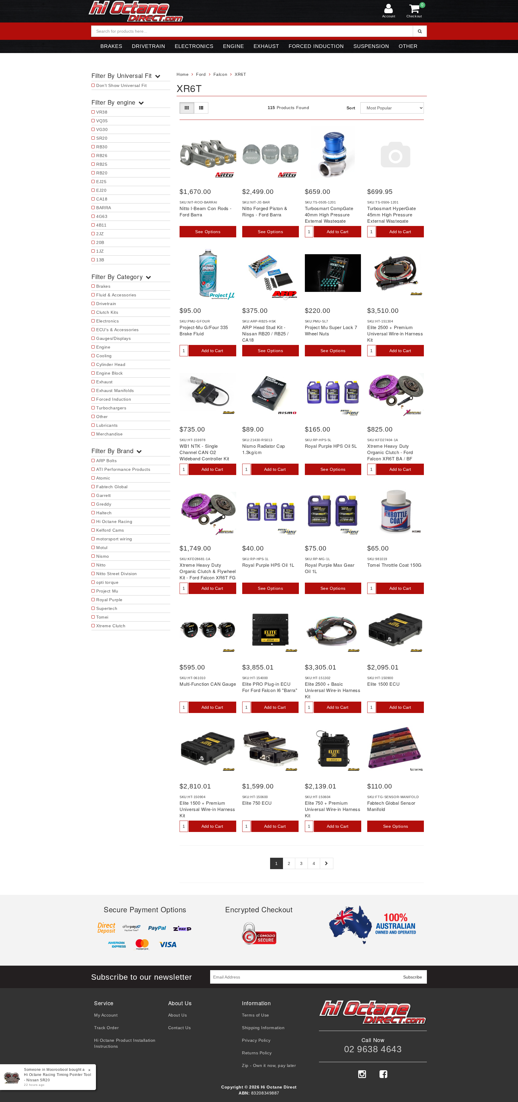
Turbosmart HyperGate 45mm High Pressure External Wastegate (391, 214)
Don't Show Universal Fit (121, 85)
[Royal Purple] (350, 413)
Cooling (104, 355)
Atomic (103, 478)
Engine (233, 46)
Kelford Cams (110, 530)
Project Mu (107, 591)
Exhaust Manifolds (115, 390)
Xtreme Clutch (110, 625)
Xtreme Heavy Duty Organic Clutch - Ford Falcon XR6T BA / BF (390, 452)
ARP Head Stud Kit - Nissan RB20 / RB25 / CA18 (265, 333)
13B (100, 259)
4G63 (101, 216)
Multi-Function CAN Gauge (208, 684)
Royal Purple (109, 599)
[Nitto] (225, 175)
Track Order (106, 1027)
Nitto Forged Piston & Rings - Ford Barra (264, 211)
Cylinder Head (110, 364)
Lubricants (107, 425)
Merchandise (109, 434)
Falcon (220, 74)
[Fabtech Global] (416, 770)
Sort (351, 107)
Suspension (371, 46)
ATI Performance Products (123, 469)
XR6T (240, 74)
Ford (201, 74)
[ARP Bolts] (284, 295)
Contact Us (179, 1027)
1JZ (100, 251)
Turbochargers (111, 407)
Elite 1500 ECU (383, 684)
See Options (207, 231)
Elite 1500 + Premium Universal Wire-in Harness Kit (207, 809)
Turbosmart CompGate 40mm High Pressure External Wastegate (329, 214)
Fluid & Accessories (116, 295)
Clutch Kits (107, 312)
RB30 (101, 146)
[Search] (420, 31)
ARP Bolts (106, 460)
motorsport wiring (114, 538)
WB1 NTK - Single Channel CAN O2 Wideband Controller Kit (204, 452)
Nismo (102, 556)
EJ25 (101, 181)
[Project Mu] (222, 296)
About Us (177, 1015)
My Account (106, 1015)
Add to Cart (337, 231)
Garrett (103, 495)
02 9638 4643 (373, 1049)
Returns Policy (257, 1052)
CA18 (101, 199)
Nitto (101, 565)
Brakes (111, 46)
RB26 (101, 155)
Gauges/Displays (113, 338)
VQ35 (102, 120)
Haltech (104, 512)
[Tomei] (416, 532)
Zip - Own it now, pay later (269, 1065)
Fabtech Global (112, 486)
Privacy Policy (256, 1040)
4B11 (101, 225)
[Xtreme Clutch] (412, 413)
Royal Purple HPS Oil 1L (268, 565)
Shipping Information (263, 1027)
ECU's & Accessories (117, 329)
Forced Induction (316, 46)
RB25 (101, 164)
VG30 (102, 129)
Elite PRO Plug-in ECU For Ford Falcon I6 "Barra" (269, 687)
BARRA (103, 207)
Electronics (194, 46)
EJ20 (101, 190)
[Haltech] (416, 294)
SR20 (101, 138)
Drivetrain (148, 46)
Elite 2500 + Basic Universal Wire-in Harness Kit (333, 690)
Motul (102, 547)
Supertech (106, 608)
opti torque (107, 582)
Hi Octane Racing (114, 521)
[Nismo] (287, 413)
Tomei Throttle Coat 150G (394, 565)
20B (100, 242)
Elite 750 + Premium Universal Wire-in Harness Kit (333, 809)
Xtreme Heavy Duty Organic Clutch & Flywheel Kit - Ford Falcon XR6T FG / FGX (208, 574)
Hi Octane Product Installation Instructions (125, 1043)
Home (183, 74)
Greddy (103, 504)
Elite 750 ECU (257, 803)
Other (408, 46)
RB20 (101, 173)
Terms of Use (255, 1015)
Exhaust (266, 46)
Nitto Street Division (116, 573)
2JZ (100, 233)
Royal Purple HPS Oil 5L (331, 446)
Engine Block (109, 373)
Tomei (102, 617)
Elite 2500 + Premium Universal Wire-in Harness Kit (395, 333)
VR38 (101, 112)
